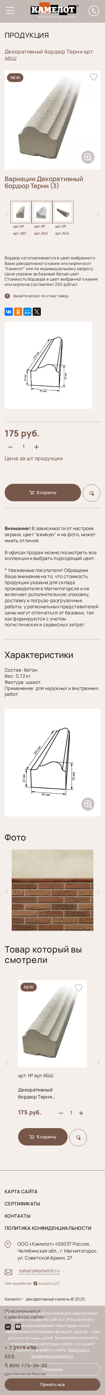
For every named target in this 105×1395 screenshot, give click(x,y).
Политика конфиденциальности (48, 1228)
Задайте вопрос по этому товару (41, 295)
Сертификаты (22, 1203)
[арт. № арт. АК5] (42, 218)
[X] (37, 312)
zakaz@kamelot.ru (39, 1270)
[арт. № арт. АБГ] (21, 218)
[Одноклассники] (18, 312)
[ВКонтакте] (9, 312)
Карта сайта (21, 1191)
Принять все (52, 1384)
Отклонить (52, 1369)
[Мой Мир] (27, 312)
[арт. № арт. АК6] (63, 218)
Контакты (18, 1216)
